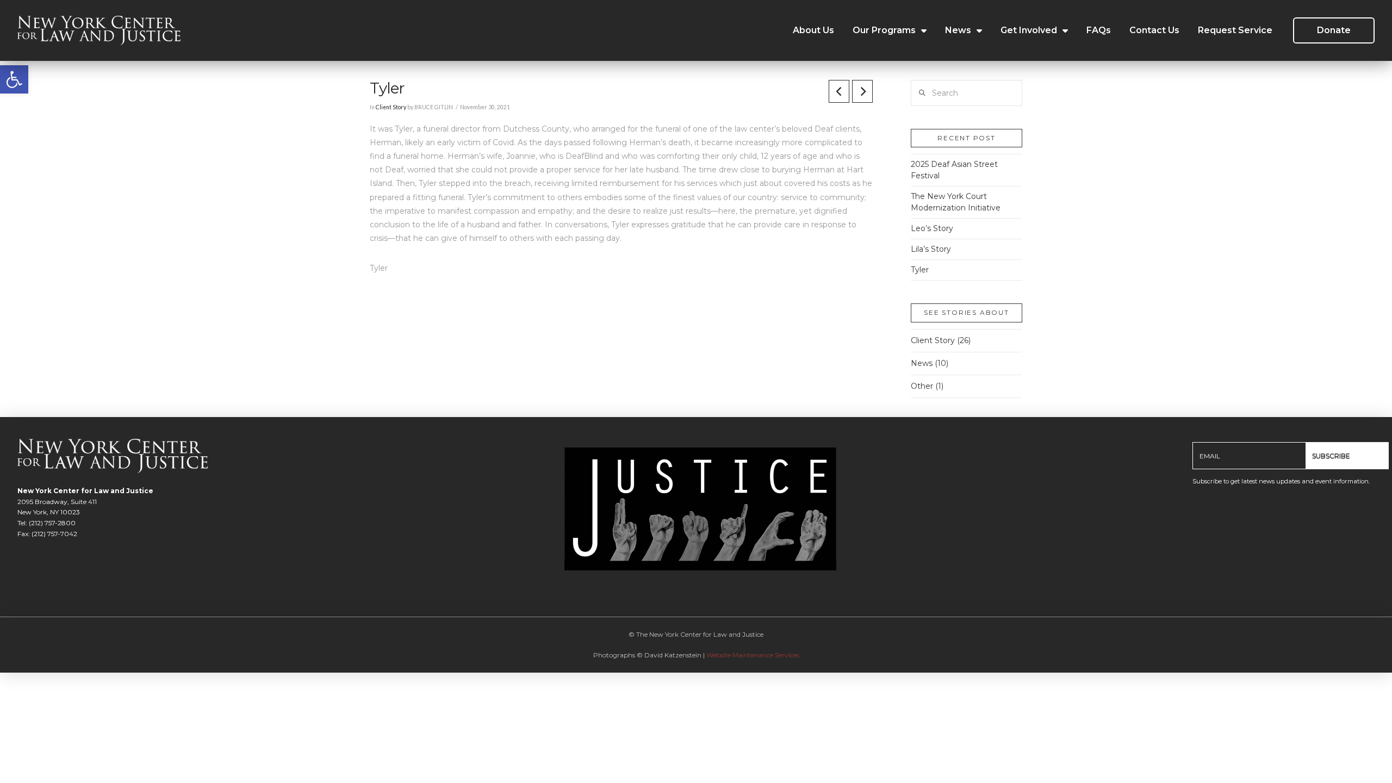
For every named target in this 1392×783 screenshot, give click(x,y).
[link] (14, 79)
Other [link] (922, 386)
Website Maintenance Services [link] (752, 655)
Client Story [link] (391, 107)
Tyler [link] (920, 270)
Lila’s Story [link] (931, 249)
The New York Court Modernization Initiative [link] (955, 202)
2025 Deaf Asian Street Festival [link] (954, 170)
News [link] (922, 363)
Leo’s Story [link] (932, 228)
